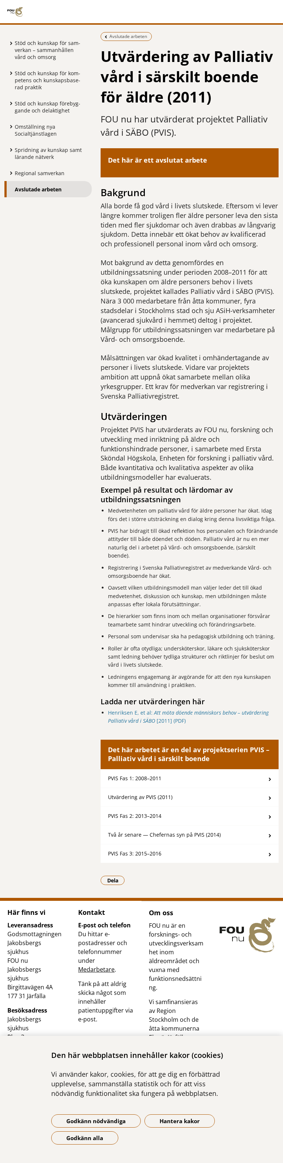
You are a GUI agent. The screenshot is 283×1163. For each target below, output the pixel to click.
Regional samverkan (39, 173)
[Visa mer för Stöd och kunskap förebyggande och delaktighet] (9, 103)
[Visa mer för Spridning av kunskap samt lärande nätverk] (9, 150)
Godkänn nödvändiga (96, 1121)
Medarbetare (96, 969)
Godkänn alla (84, 1138)
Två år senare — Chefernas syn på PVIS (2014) (164, 834)
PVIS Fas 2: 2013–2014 (134, 815)
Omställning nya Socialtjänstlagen (36, 130)
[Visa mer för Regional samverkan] (9, 173)
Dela (116, 880)
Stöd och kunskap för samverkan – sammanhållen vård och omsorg (47, 49)
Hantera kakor (180, 1121)
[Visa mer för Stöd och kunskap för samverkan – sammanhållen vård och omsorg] (9, 43)
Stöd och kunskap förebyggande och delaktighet (47, 107)
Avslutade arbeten (38, 189)
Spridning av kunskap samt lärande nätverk (48, 153)
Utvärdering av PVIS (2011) (140, 797)
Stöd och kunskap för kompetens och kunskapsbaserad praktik (47, 80)
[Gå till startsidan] (141, 12)
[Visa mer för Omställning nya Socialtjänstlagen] (9, 126)
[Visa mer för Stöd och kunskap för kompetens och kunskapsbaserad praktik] (9, 73)
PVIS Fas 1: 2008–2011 (134, 778)
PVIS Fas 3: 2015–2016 (134, 853)
